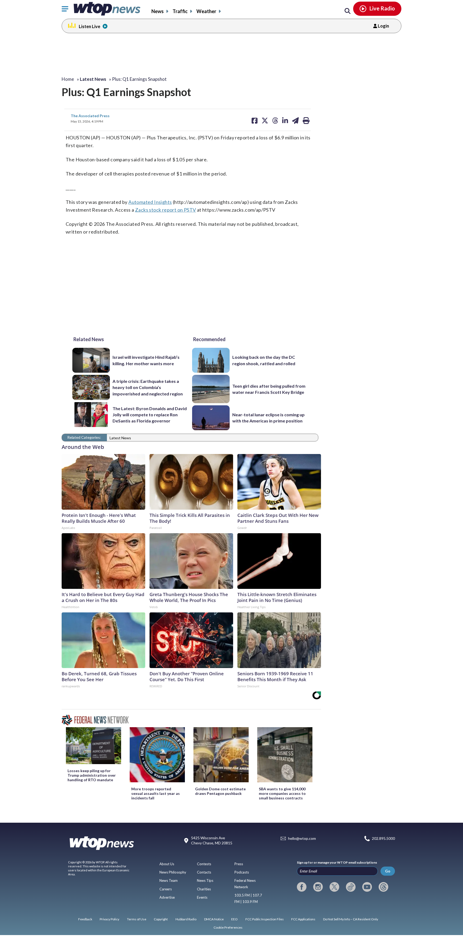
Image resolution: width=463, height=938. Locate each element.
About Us (166, 864)
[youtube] (367, 887)
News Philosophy (172, 872)
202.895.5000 (383, 838)
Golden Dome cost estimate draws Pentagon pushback (220, 791)
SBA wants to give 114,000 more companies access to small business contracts (282, 793)
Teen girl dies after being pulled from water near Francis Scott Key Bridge (268, 389)
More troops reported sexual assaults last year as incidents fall (155, 793)
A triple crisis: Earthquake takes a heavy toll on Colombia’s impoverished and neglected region (148, 387)
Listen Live (89, 26)
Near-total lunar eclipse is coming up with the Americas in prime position (268, 417)
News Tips (205, 880)
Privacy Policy (109, 919)
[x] (334, 887)
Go (387, 871)
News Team (168, 880)
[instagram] (318, 887)
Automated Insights (150, 202)
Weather (206, 11)
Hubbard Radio (186, 919)
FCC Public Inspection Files (264, 919)
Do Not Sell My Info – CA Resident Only (350, 919)
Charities (204, 889)
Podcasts (241, 872)
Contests (204, 864)
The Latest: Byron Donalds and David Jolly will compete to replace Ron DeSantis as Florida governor (150, 415)
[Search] (347, 11)
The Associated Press (90, 115)
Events (202, 897)
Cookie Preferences (228, 927)
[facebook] (302, 887)
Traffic (180, 11)
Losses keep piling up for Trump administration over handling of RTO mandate (92, 775)
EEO (234, 919)
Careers (165, 889)
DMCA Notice (214, 919)
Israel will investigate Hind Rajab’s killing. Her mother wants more (146, 360)
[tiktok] (351, 887)
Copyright (161, 919)
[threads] (383, 887)
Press (238, 864)
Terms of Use (136, 919)
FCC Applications (303, 919)
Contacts (204, 872)
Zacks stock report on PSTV (165, 210)
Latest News (120, 438)
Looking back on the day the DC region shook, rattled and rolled (263, 360)
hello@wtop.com (302, 838)
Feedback (85, 919)
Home (68, 79)
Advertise (167, 897)
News (157, 11)
